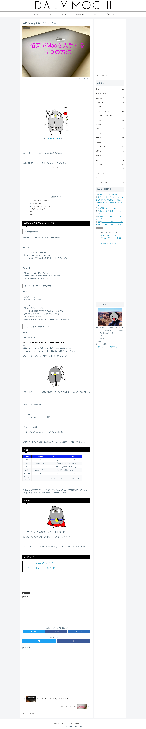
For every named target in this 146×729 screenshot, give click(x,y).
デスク (110, 129)
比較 (31, 211)
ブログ (110, 138)
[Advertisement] (56, 93)
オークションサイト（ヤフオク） (41, 206)
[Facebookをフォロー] (73, 641)
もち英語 (110, 142)
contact (84, 723)
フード (110, 133)
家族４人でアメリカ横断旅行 (108, 194)
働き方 (110, 151)
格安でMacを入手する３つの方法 (40, 200)
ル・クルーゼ (110, 147)
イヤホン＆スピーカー (111, 116)
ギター (110, 124)
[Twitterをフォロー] (39, 641)
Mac (111, 107)
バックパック (111, 120)
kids (110, 89)
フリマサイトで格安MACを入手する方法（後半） (40, 568)
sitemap (90, 723)
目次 (54, 197)
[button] (122, 75)
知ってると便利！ (110, 182)
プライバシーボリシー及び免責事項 (71, 723)
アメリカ (111, 164)
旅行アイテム (111, 173)
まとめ (32, 214)
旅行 (110, 160)
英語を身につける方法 (108, 243)
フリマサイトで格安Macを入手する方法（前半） (40, 563)
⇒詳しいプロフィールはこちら (106, 347)
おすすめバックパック (108, 235)
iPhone (111, 102)
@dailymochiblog (53, 138)
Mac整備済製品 (36, 203)
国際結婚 (110, 155)
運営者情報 (57, 723)
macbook (26, 596)
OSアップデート (111, 111)
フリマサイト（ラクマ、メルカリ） (42, 209)
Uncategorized (110, 93)
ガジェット (26, 593)
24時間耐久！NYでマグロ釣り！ (109, 208)
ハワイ (111, 169)
